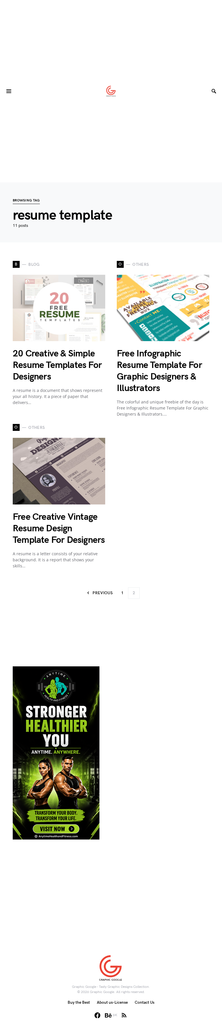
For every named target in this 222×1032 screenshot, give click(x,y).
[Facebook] (97, 1015)
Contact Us (144, 1002)
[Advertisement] (111, 40)
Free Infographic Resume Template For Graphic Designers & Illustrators (159, 371)
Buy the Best (79, 1002)
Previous (102, 592)
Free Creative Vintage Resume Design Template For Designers (59, 528)
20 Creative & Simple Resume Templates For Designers (57, 365)
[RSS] (124, 1015)
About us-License (112, 1002)
